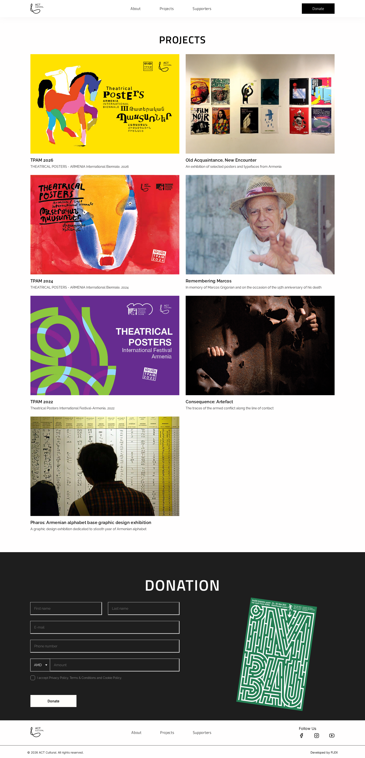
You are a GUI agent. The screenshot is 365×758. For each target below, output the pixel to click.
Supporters (202, 8)
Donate (318, 8)
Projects (167, 8)
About (136, 8)
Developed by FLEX (324, 752)
